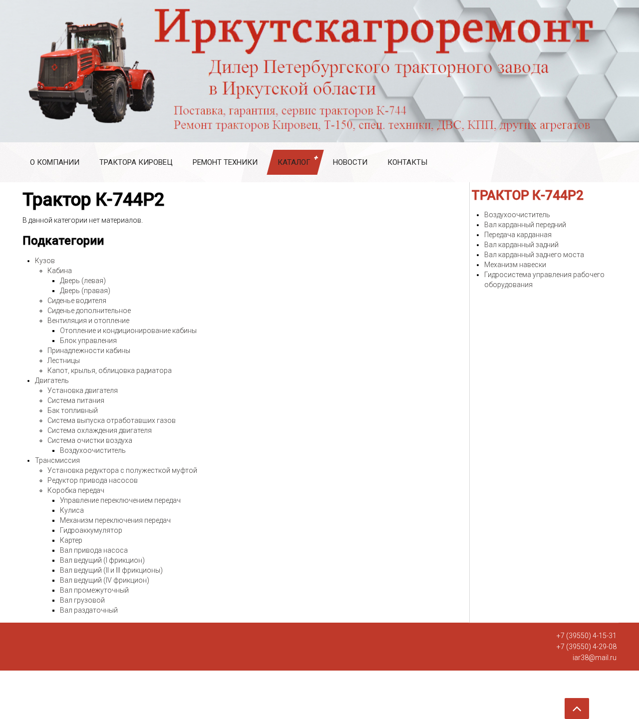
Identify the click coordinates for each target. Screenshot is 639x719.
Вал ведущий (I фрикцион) (102, 560)
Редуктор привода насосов (92, 480)
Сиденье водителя (76, 301)
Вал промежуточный (94, 590)
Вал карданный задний (521, 245)
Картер (71, 540)
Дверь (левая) (83, 281)
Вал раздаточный (89, 610)
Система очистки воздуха (89, 440)
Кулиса (72, 510)
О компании (54, 162)
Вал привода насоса (94, 550)
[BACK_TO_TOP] (299, 705)
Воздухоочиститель (93, 450)
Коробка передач (75, 490)
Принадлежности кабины (88, 351)
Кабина (59, 271)
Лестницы (63, 360)
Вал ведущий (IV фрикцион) (104, 580)
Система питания (75, 400)
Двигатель (52, 380)
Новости (350, 162)
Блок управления (88, 341)
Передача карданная (518, 235)
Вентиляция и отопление (88, 321)
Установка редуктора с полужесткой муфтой (122, 470)
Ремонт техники (225, 162)
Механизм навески (515, 265)
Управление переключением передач (120, 500)
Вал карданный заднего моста (534, 255)
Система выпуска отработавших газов (111, 420)
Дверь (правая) (85, 291)
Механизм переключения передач (115, 520)
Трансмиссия (57, 460)
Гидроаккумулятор (91, 530)
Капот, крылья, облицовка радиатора (109, 370)
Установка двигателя (82, 390)
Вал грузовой (82, 600)
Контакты (407, 162)
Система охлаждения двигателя (99, 430)
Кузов (45, 261)
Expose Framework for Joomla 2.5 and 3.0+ (319, 71)
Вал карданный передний (525, 225)
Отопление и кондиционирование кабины (128, 331)
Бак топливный (72, 410)
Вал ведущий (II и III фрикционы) (111, 570)
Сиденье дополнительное (89, 311)
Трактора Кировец (136, 162)
